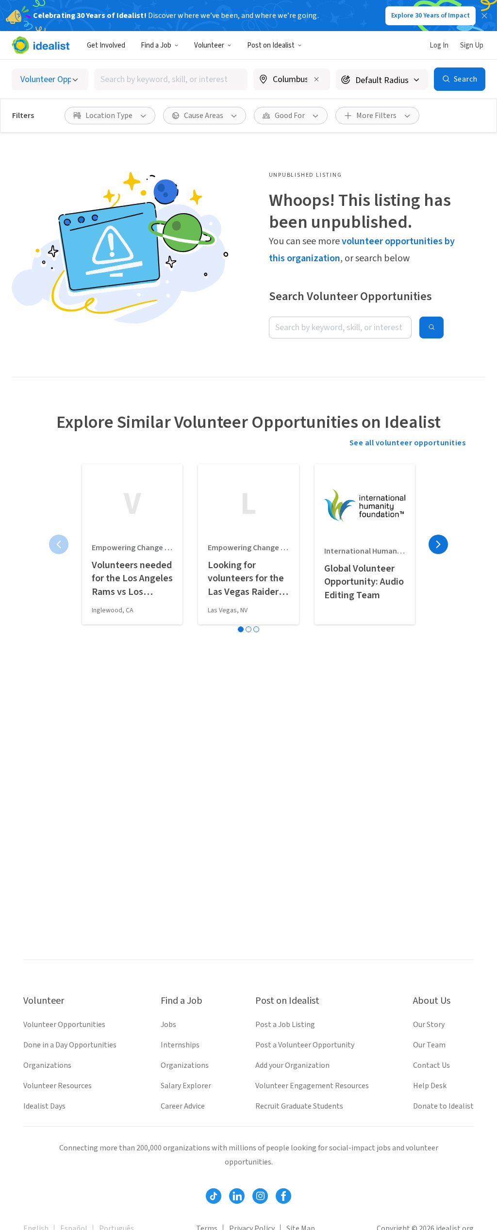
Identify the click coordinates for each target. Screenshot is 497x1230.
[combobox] (171, 79)
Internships (180, 1045)
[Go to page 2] (248, 629)
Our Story (429, 1024)
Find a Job (156, 45)
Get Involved (106, 45)
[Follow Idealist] (213, 1196)
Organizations (47, 1065)
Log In (439, 45)
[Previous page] (58, 544)
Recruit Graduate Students (299, 1106)
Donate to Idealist (443, 1106)
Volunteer (209, 45)
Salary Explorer (186, 1085)
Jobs (168, 1024)
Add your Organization (292, 1065)
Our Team (429, 1045)
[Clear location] (316, 79)
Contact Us (431, 1065)
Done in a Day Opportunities (69, 1045)
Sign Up (471, 45)
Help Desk (430, 1085)
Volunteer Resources (57, 1085)
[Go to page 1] (241, 629)
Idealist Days (44, 1106)
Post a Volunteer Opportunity (304, 1045)
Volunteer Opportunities (64, 1024)
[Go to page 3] (256, 629)
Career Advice (183, 1106)
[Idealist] (40, 45)
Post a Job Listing (285, 1024)
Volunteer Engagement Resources (312, 1085)
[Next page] (438, 544)
